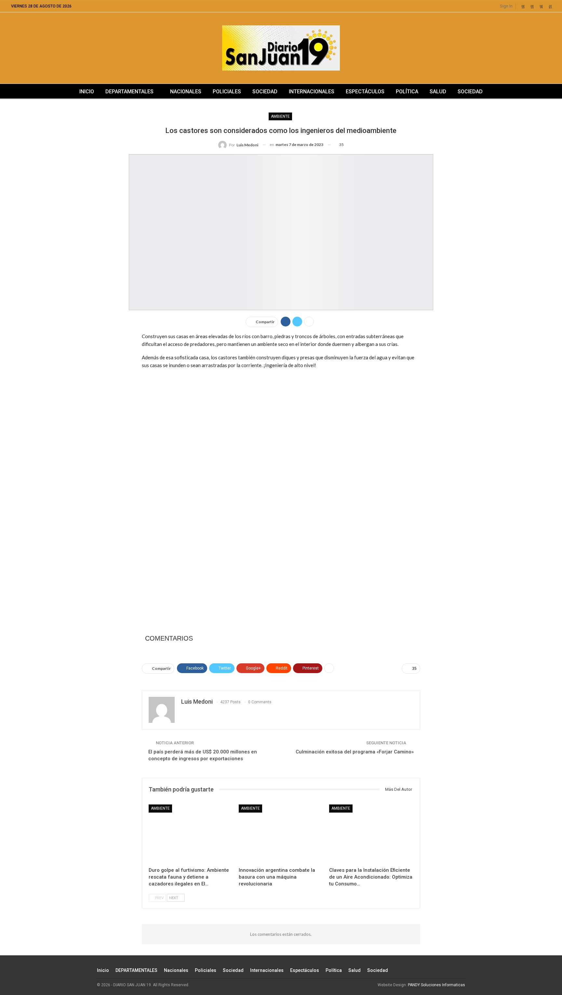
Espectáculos (365, 91)
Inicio (86, 91)
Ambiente (280, 116)
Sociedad (264, 91)
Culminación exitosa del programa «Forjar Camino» (355, 752)
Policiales (227, 91)
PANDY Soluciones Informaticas (436, 985)
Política (407, 91)
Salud (438, 91)
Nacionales (185, 91)
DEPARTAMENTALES (129, 91)
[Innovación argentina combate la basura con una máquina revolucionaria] (281, 833)
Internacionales (311, 91)
